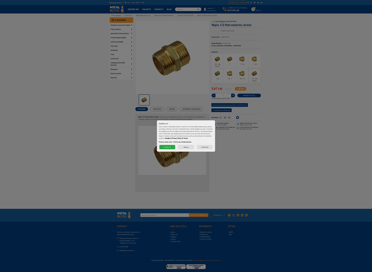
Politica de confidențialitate (182, 142)
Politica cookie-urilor (165, 142)
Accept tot (167, 147)
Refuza (186, 147)
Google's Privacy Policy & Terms (176, 138)
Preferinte (204, 147)
